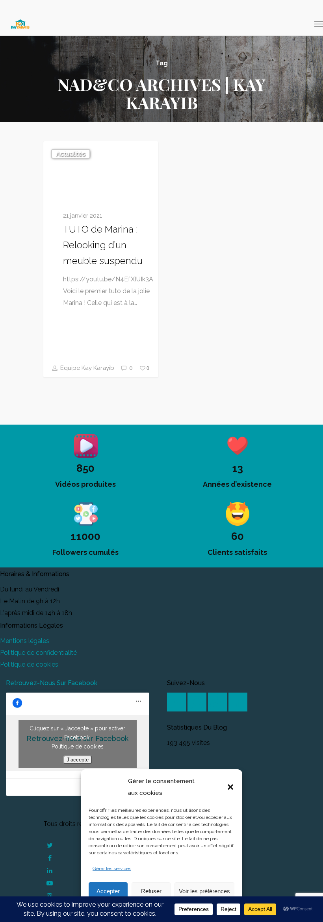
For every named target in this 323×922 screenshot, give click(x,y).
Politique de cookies (29, 664)
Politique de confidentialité (38, 652)
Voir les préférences (204, 891)
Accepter (108, 891)
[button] (230, 787)
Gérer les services (112, 868)
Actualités (70, 153)
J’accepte (78, 760)
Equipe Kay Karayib (86, 367)
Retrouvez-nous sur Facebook (51, 683)
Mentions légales (24, 641)
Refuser (151, 891)
